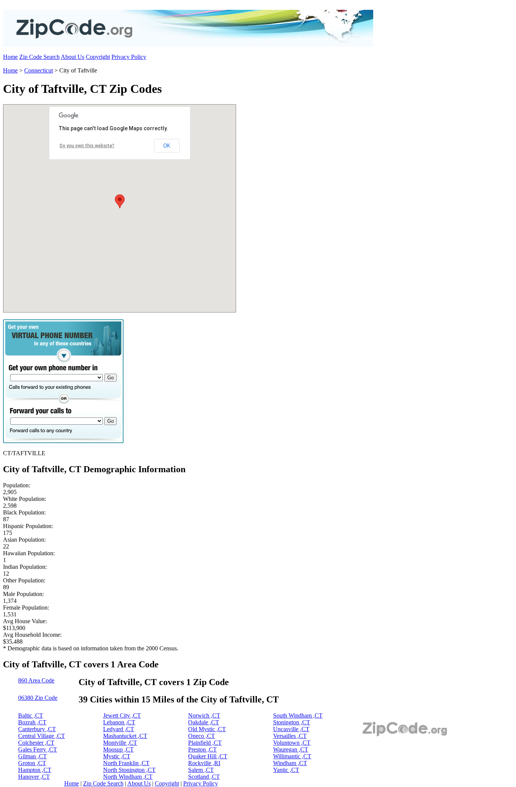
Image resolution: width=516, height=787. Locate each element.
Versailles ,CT (290, 736)
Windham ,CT (290, 763)
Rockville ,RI (204, 763)
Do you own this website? (87, 145)
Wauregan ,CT (290, 749)
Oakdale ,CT (203, 722)
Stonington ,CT (291, 722)
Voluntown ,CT (292, 742)
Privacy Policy (128, 57)
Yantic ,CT (286, 770)
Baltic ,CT (30, 715)
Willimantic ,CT (292, 756)
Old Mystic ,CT (207, 729)
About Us (72, 57)
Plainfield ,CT (205, 742)
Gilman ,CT (32, 756)
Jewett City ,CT (122, 715)
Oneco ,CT (201, 736)
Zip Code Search (39, 57)
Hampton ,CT (34, 770)
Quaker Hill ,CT (207, 756)
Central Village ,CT (41, 736)
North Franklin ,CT (126, 763)
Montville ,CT (120, 742)
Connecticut (38, 70)
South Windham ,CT (298, 715)
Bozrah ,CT (32, 722)
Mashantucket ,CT (125, 736)
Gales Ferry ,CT (37, 749)
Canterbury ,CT (37, 729)
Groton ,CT (32, 763)
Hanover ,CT (34, 776)
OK (166, 146)
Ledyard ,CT (118, 729)
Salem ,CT (201, 770)
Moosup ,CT (118, 749)
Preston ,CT (202, 749)
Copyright (98, 57)
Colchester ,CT (36, 742)
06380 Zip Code (37, 698)
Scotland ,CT (204, 776)
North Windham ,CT (128, 776)
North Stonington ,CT (129, 770)
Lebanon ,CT (119, 722)
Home (10, 57)
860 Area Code (36, 680)
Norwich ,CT (204, 715)
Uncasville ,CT (291, 729)
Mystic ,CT (116, 756)
